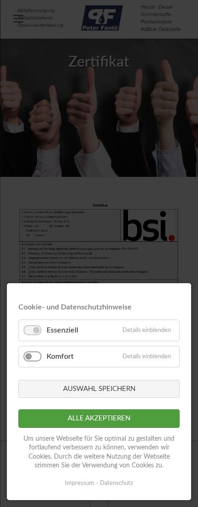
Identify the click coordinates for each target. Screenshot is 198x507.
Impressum (79, 483)
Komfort (60, 356)
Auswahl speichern (99, 388)
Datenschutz (116, 483)
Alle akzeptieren (99, 418)
